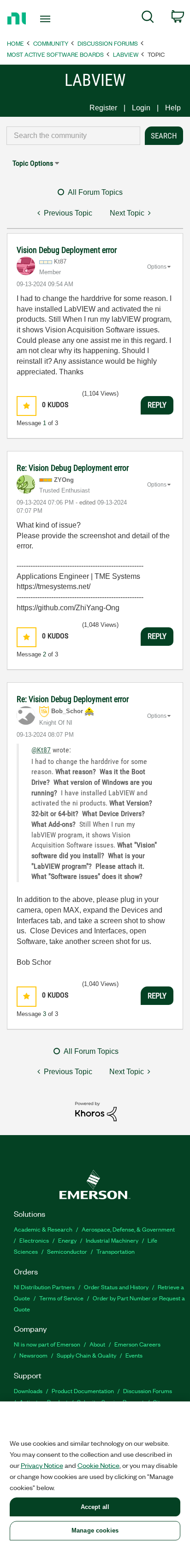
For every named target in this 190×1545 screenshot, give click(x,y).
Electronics (34, 1240)
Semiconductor (67, 1251)
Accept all (95, 1506)
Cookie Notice (98, 1465)
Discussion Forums (107, 43)
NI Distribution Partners (44, 1286)
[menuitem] (148, 18)
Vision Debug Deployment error (67, 250)
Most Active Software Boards (55, 54)
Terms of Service (61, 1297)
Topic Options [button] (32, 163)
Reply (157, 404)
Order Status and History (116, 1286)
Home (15, 43)
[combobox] (73, 135)
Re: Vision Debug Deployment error (73, 468)
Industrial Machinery (112, 1240)
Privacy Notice (42, 1465)
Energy (67, 1240)
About (97, 1344)
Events (133, 1355)
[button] (27, 406)
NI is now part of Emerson (47, 1344)
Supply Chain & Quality (86, 1355)
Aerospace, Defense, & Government (128, 1229)
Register (103, 108)
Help (173, 108)
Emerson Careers (137, 1344)
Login (141, 108)
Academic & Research (43, 1229)
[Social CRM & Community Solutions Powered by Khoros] (96, 1111)
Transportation (115, 1251)
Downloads (28, 1390)
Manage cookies (95, 1530)
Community (50, 43)
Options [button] (156, 267)
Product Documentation (83, 1390)
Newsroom (33, 1355)
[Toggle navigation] (47, 19)
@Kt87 (41, 749)
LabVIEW (125, 54)
